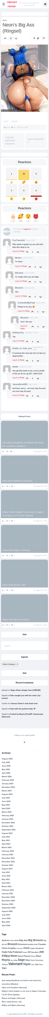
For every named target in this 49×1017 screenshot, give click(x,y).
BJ (6, 944)
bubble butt (33, 944)
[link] (43, 38)
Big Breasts (35, 940)
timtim (15, 367)
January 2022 (7, 854)
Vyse (32, 964)
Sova (33, 960)
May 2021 (6, 879)
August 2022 (7, 833)
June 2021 (6, 876)
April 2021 (6, 883)
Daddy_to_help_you (22, 348)
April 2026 (6, 773)
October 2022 (7, 826)
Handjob (34, 952)
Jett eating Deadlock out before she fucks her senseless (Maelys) (23, 444)
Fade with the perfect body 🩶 (22, 709)
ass (8, 940)
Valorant (14, 121)
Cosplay (12, 948)
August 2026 (7, 759)
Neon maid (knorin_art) (13, 585)
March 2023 (7, 812)
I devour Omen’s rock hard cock (24, 703)
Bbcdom (19, 273)
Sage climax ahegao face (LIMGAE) (26, 690)
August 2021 (7, 869)
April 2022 (6, 844)
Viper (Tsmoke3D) (35, 139)
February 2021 (8, 890)
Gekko (25, 952)
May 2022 (6, 840)
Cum (26, 947)
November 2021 (8, 862)
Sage (21, 959)
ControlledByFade (26, 303)
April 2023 (6, 808)
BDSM (17, 940)
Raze (38, 956)
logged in (27, 229)
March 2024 (7, 791)
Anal (4, 940)
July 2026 (6, 762)
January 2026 (7, 784)
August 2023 (7, 794)
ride (11, 960)
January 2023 (7, 819)
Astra (12, 940)
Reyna (6, 959)
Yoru (41, 964)
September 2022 (8, 830)
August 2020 (7, 911)
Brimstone (22, 944)
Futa (10, 952)
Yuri (4, 968)
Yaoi (37, 964)
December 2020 (8, 897)
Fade (4, 952)
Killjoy (6, 955)
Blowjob (12, 944)
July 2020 (6, 915)
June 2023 (6, 801)
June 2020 (6, 918)
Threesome (39, 960)
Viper (27, 964)
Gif (29, 952)
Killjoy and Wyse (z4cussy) (15, 619)
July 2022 (6, 837)
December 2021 (8, 858)
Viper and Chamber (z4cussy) (17, 481)
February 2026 (8, 780)
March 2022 (7, 847)
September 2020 (8, 908)
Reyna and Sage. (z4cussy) (16, 550)
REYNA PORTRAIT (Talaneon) (10, 141)
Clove (4, 948)
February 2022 (8, 851)
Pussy (33, 956)
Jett (41, 951)
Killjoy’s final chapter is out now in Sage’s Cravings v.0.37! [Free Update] (22, 514)
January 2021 (7, 894)
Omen (20, 956)
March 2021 (7, 886)
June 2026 (6, 766)
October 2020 (7, 904)
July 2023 (6, 798)
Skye (27, 960)
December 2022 (8, 823)
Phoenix (27, 956)
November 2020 (8, 901)
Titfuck (5, 964)
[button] (3, 4)
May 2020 (6, 922)
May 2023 (6, 805)
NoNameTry (18, 333)
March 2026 (7, 776)
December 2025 (8, 787)
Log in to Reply (18, 251)
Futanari (17, 952)
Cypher (32, 948)
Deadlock (40, 948)
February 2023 (8, 815)
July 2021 (6, 872)
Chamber (42, 944)
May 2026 (6, 769)
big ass (23, 940)
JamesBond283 (19, 384)
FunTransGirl (18, 240)
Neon (5, 20)
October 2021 (7, 865)
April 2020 (6, 925)
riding (15, 960)
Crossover (19, 948)
